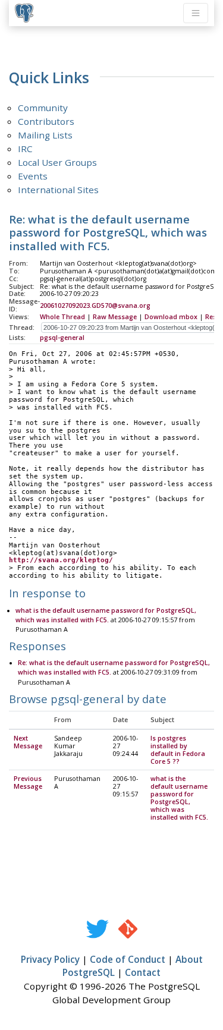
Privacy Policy (50, 959)
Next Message (28, 742)
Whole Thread (62, 317)
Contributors (46, 121)
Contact (143, 972)
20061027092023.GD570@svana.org (95, 305)
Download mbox (171, 317)
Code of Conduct (127, 959)
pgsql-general (62, 337)
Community (43, 108)
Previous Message (28, 782)
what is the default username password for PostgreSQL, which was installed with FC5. (179, 797)
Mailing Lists (45, 135)
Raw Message (115, 317)
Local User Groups (57, 162)
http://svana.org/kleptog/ (61, 560)
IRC (25, 149)
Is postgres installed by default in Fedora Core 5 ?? (177, 750)
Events (33, 176)
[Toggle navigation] (195, 13)
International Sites (58, 190)
